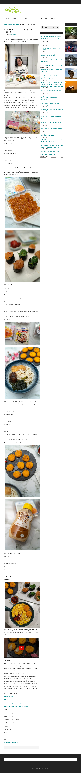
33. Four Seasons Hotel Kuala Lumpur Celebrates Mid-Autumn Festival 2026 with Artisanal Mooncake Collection (51, 38)
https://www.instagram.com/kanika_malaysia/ (14, 703)
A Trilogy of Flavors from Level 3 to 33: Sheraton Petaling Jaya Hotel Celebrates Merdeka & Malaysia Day (51, 97)
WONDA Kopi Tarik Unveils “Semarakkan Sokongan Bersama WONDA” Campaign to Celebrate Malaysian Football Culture (49, 153)
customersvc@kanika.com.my (11, 742)
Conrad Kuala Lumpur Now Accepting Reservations (51, 65)
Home (5, 24)
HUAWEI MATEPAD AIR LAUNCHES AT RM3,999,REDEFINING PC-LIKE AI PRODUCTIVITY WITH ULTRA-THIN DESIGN (51, 77)
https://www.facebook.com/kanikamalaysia (14, 699)
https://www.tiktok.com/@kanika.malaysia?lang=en (16, 706)
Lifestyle (10, 24)
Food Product (16, 24)
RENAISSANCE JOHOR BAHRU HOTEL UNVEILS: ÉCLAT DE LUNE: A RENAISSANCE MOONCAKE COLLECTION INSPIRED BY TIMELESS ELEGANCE (51, 84)
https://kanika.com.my (9, 696)
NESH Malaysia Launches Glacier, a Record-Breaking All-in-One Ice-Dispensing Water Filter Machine (50, 116)
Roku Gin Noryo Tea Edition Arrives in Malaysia (50, 44)
